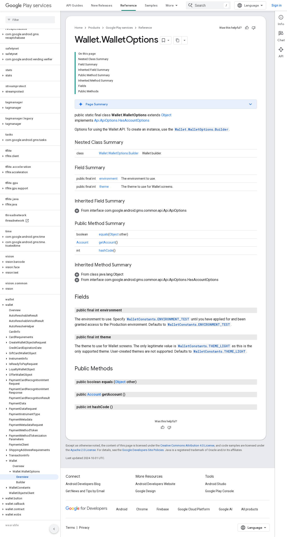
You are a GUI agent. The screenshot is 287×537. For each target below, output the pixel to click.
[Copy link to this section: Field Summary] (109, 168)
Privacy (84, 527)
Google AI (225, 509)
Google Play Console (219, 491)
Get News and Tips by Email (85, 491)
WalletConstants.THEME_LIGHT (204, 346)
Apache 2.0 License (83, 450)
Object (166, 115)
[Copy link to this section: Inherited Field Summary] (129, 201)
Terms (70, 527)
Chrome (142, 509)
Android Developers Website (155, 484)
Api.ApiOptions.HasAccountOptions (121, 120)
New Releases (101, 5)
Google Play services (119, 27)
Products (94, 27)
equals (103, 234)
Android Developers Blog (83, 484)
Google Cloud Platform (194, 509)
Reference (128, 5)
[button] (29, 36)
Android (121, 509)
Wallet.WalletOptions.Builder (201, 129)
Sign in (277, 5)
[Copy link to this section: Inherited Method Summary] (135, 265)
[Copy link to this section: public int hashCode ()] (117, 407)
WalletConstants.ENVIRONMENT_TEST (158, 319)
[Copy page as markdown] (178, 40)
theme (104, 186)
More (170, 5)
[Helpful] (247, 27)
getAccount (107, 242)
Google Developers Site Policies (143, 450)
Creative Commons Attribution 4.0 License (187, 445)
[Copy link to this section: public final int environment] (126, 310)
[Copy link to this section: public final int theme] (115, 337)
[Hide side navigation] (54, 528)
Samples (151, 5)
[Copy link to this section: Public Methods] (117, 369)
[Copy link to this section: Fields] (93, 297)
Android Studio (215, 484)
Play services (37, 5)
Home (79, 27)
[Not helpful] (253, 27)
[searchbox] (30, 19)
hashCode (106, 250)
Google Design (145, 491)
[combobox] (208, 5)
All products (249, 509)
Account (82, 242)
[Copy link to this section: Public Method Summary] (129, 223)
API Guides (74, 5)
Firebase (163, 509)
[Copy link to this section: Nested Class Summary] (127, 142)
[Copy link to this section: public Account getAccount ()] (129, 394)
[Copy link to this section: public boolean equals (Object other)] (141, 382)
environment (108, 178)
